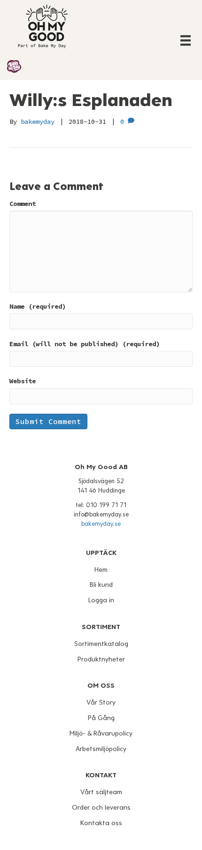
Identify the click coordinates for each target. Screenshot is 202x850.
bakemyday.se (101, 524)
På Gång (101, 717)
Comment (22, 203)
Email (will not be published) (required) (84, 344)
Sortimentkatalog (101, 643)
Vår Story (101, 702)
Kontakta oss (101, 823)
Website (22, 381)
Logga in (101, 600)
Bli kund (101, 584)
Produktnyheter (101, 659)
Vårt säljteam (101, 792)
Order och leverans (101, 807)
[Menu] (185, 40)
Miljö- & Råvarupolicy (101, 733)
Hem (101, 569)
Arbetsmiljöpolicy (101, 748)
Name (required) (37, 306)
